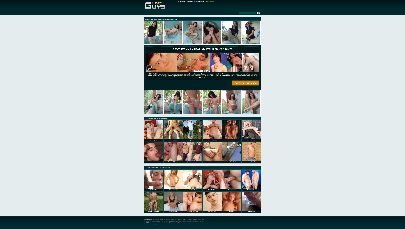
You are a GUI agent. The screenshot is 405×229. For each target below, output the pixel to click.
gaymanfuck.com (212, 140)
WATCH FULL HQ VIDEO (246, 83)
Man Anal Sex (173, 140)
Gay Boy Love (212, 189)
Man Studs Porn (251, 189)
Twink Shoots (251, 211)
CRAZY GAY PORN (199, 1)
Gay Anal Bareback (153, 211)
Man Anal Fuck (232, 140)
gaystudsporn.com (153, 161)
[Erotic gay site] (202, 71)
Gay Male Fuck (193, 140)
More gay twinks (173, 189)
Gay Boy (231, 211)
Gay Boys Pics (193, 189)
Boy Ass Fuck (232, 189)
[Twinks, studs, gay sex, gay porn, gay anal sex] (160, 5)
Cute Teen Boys (251, 140)
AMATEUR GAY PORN (186, 1)
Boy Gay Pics (153, 140)
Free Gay (212, 161)
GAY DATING (211, 1)
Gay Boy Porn (154, 189)
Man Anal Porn (212, 211)
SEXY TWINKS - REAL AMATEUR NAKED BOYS (203, 49)
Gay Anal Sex (173, 211)
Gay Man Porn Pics (193, 211)
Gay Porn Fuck (232, 161)
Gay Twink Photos (173, 161)
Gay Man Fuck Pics (192, 161)
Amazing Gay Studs (251, 161)
